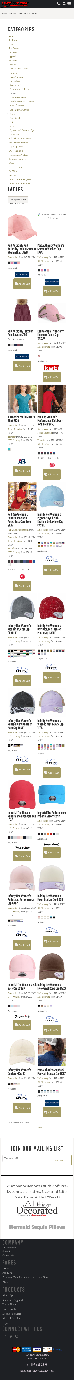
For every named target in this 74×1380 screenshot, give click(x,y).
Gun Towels (9, 1309)
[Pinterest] (10, 1336)
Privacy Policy (8, 1255)
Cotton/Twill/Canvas (19, 109)
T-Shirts (13, 40)
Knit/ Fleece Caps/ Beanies (22, 101)
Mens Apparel (10, 1295)
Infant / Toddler (17, 105)
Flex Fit (13, 64)
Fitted (12, 122)
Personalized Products (19, 142)
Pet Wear (13, 171)
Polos (11, 44)
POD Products (15, 167)
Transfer (12, 436)
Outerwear (14, 134)
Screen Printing (15, 429)
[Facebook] (5, 1336)
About (6, 1282)
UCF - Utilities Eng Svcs (20, 179)
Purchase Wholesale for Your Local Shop (25, 1277)
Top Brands (14, 48)
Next (40, 1127)
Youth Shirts (9, 1304)
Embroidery (13, 257)
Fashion (13, 73)
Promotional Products (19, 155)
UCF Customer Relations (20, 183)
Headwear (23, 13)
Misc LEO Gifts (11, 1318)
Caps (5, 1323)
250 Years (13, 175)
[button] (64, 3)
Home (4, 13)
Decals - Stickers (11, 1314)
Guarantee (7, 1251)
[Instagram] (16, 1336)
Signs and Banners (17, 159)
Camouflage (15, 81)
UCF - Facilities (16, 150)
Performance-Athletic (19, 89)
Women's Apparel (12, 1300)
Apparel (12, 56)
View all (12, 36)
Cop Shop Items (16, 146)
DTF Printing (43, 261)
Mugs (11, 163)
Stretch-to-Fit (16, 85)
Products (7, 1273)
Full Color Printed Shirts (20, 138)
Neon (12, 126)
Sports (12, 114)
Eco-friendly (15, 118)
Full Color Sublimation (18, 529)
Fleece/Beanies (16, 77)
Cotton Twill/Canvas (19, 68)
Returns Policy (9, 1247)
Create (12, 13)
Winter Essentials (18, 97)
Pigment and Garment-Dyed (22, 130)
